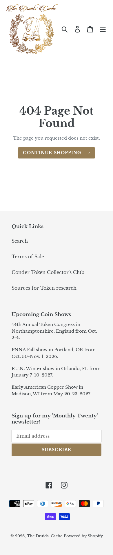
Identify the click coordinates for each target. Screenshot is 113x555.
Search (20, 241)
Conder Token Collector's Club (48, 272)
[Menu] (102, 28)
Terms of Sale (28, 257)
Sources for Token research (44, 288)
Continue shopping (52, 152)
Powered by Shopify (83, 536)
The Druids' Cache (44, 536)
